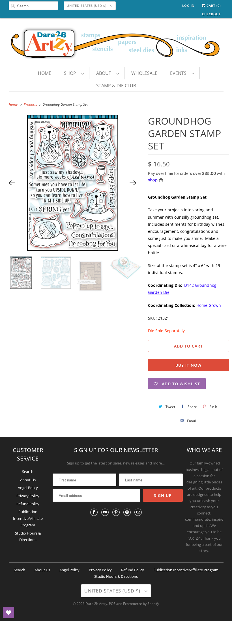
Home (44, 73)
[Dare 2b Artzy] (116, 44)
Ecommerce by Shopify (141, 603)
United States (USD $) (87, 5)
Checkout (211, 14)
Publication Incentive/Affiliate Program (28, 518)
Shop (71, 73)
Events (179, 73)
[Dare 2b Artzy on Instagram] (127, 512)
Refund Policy (27, 503)
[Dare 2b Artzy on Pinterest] (116, 512)
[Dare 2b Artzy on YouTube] (105, 512)
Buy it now (188, 365)
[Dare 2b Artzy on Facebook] (94, 512)
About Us (28, 479)
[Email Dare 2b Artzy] (138, 512)
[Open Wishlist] (8, 612)
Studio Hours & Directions (116, 576)
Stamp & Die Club (116, 85)
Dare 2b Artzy (96, 603)
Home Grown (208, 305)
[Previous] (12, 183)
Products (31, 104)
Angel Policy (28, 487)
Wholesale (144, 73)
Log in (188, 5)
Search (27, 471)
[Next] (133, 183)
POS (112, 603)
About (104, 73)
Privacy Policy (27, 495)
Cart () (213, 5)
